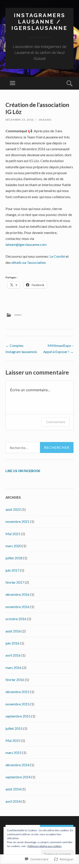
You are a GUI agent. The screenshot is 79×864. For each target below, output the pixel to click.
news (18, 314)
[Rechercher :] (39, 447)
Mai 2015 (12, 740)
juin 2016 (12, 643)
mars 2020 (13, 546)
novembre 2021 (17, 521)
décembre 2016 (17, 594)
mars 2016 (13, 667)
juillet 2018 (13, 558)
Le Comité (57, 256)
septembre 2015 (18, 716)
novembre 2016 (17, 607)
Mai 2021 (12, 534)
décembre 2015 (17, 692)
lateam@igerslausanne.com (26, 244)
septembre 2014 (18, 777)
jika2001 (45, 119)
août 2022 (13, 509)
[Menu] (12, 83)
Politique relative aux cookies (44, 846)
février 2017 (14, 582)
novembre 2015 (17, 704)
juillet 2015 (13, 728)
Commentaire (55, 422)
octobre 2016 (15, 619)
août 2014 (13, 789)
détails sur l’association (28, 262)
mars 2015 (13, 752)
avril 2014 (13, 801)
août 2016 (13, 631)
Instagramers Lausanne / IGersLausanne (39, 21)
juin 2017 (12, 570)
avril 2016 (13, 655)
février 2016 (14, 679)
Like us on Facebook (22, 471)
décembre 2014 (17, 765)
